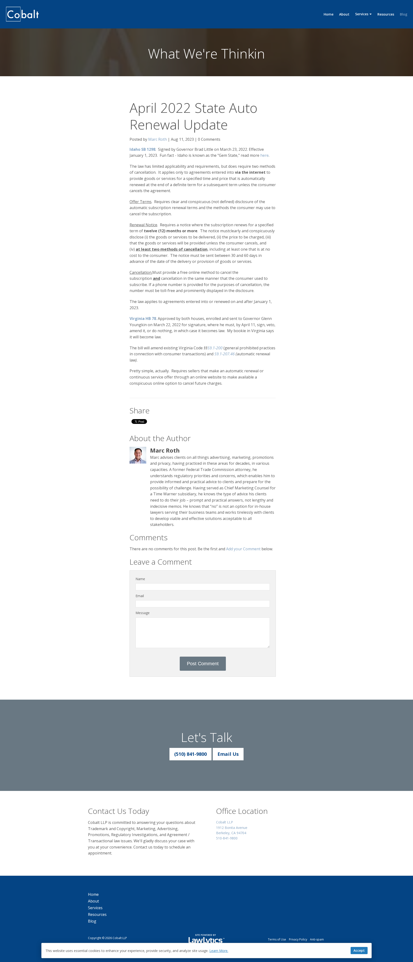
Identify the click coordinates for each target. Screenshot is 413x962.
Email (140, 596)
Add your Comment (243, 548)
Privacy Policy (298, 939)
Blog (403, 14)
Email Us (228, 754)
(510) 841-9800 (190, 754)
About (344, 14)
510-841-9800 (227, 838)
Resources (385, 14)
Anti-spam (317, 939)
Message (143, 613)
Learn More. (218, 950)
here (264, 155)
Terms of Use (277, 939)
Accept (359, 950)
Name (140, 579)
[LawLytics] (206, 939)
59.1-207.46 (224, 354)
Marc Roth (157, 139)
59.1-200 (215, 348)
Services (361, 14)
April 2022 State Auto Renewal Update (193, 115)
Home (328, 14)
